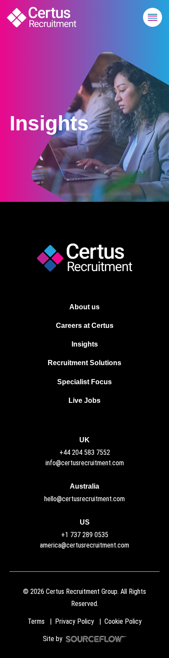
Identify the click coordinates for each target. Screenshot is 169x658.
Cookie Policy (123, 621)
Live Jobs (84, 400)
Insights (85, 344)
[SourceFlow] (94, 639)
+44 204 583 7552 (84, 452)
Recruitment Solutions (84, 362)
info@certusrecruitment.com (85, 463)
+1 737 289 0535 (84, 535)
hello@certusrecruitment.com (84, 499)
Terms (36, 621)
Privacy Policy (74, 621)
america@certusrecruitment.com (84, 545)
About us (84, 307)
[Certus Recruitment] (41, 17)
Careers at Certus (85, 325)
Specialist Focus (84, 382)
